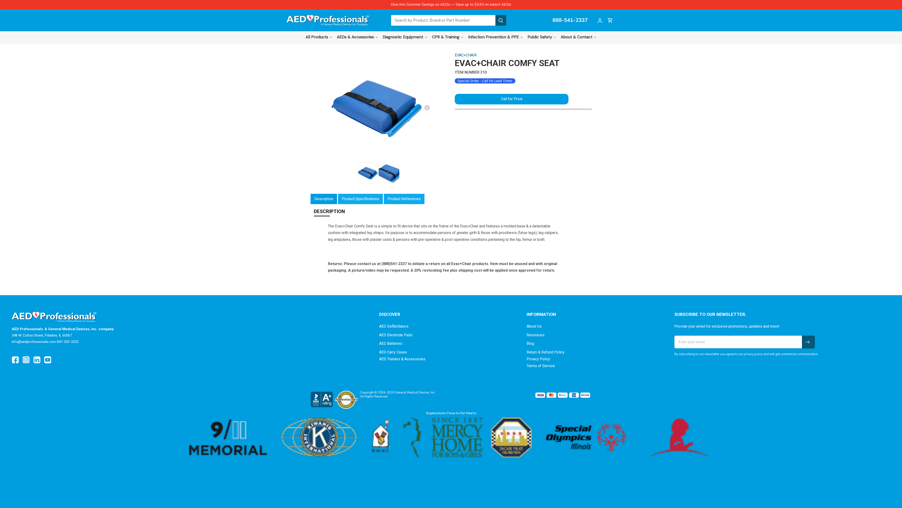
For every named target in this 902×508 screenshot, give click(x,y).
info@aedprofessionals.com (34, 342)
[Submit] (500, 20)
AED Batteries (390, 343)
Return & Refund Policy (545, 352)
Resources (535, 335)
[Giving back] (451, 437)
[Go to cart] (610, 20)
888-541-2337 (570, 20)
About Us (534, 326)
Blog (530, 343)
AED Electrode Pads (395, 335)
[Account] (600, 20)
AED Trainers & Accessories (402, 359)
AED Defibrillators (393, 326)
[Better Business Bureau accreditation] (321, 399)
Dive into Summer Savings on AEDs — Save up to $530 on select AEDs (451, 4)
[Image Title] (15, 359)
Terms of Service (541, 366)
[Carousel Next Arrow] (427, 108)
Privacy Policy (538, 359)
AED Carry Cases (393, 352)
